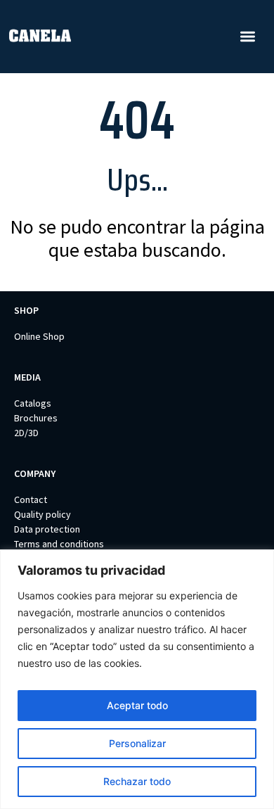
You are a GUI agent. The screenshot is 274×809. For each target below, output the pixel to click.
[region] (137, 679)
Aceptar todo (137, 705)
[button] (247, 37)
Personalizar (137, 743)
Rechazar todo (137, 781)
